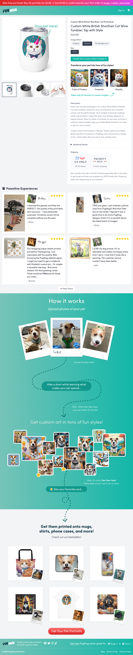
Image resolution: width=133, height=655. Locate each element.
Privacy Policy (125, 651)
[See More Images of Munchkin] (66, 604)
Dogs (113, 643)
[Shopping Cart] (129, 10)
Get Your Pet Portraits (66, 631)
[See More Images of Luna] (66, 563)
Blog (103, 651)
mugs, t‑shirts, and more (117, 2)
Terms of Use (112, 651)
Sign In (121, 10)
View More (68, 288)
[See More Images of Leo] (107, 563)
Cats (127, 643)
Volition (21, 651)
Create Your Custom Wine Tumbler (89, 58)
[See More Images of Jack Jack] (25, 563)
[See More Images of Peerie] (25, 604)
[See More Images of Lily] (107, 604)
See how (74, 643)
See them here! (109, 480)
